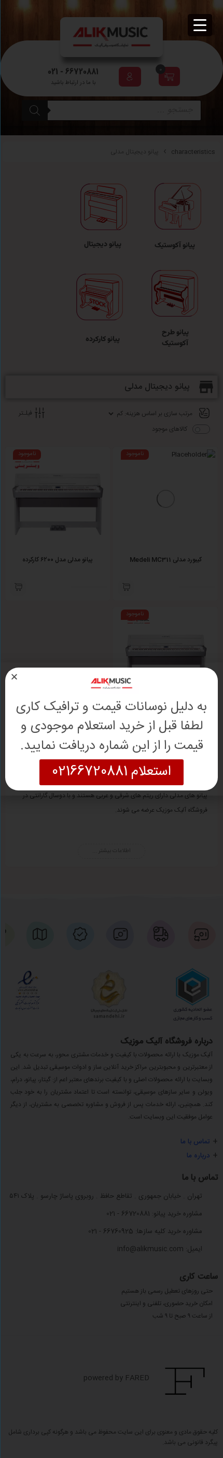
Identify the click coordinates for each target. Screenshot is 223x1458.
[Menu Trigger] (200, 25)
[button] (14, 677)
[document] (111, 729)
